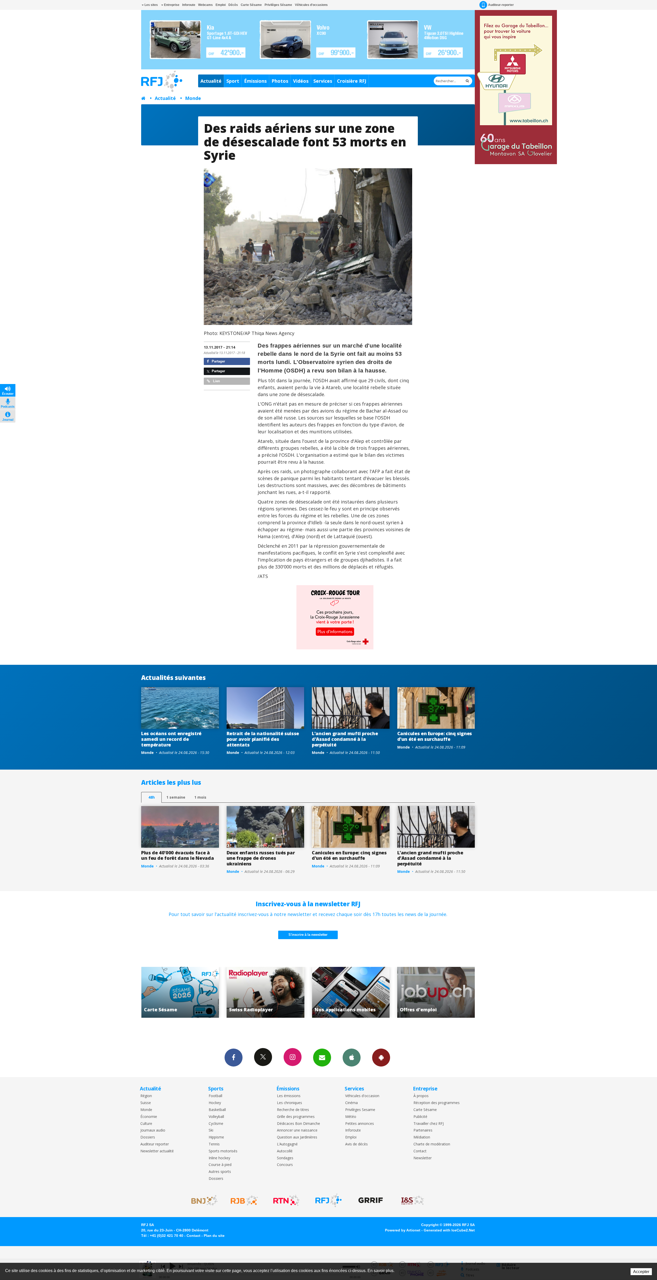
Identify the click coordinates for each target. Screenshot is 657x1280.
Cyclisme (216, 1124)
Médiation (421, 1137)
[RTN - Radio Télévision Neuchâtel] (286, 1200)
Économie (148, 1117)
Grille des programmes (296, 1117)
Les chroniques (289, 1103)
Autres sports (220, 1172)
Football (215, 1096)
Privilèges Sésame (278, 5)
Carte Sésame (251, 5)
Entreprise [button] (171, 5)
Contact (420, 1151)
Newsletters (322, 1058)
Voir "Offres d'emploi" (266, 992)
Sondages (285, 1158)
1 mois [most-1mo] (200, 797)
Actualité (210, 81)
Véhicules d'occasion (362, 1096)
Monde (193, 98)
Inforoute (188, 5)
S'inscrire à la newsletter (307, 935)
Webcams (205, 5)
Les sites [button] (151, 5)
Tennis (214, 1144)
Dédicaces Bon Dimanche (298, 1124)
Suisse (145, 1103)
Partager (218, 361)
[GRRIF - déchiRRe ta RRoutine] (370, 1200)
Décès (233, 5)
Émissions (255, 81)
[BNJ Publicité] (202, 1200)
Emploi (221, 5)
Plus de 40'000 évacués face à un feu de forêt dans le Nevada (177, 855)
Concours (285, 1165)
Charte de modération (431, 1144)
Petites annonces (359, 1124)
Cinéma (351, 1103)
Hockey (215, 1103)
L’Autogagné (287, 1144)
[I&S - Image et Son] (412, 1200)
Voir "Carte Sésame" (351, 992)
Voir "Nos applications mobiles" (180, 992)
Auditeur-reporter (501, 5)
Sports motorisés (223, 1151)
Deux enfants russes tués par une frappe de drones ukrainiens (261, 858)
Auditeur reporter (154, 1144)
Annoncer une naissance (297, 1130)
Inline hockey (219, 1158)
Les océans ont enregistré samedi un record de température (171, 739)
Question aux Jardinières (297, 1137)
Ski (211, 1130)
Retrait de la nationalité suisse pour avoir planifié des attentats (263, 739)
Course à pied (220, 1165)
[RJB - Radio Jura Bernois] (244, 1200)
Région (146, 1096)
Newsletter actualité (157, 1151)
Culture (146, 1124)
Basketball (217, 1110)
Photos (280, 81)
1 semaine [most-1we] (175, 797)
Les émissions (289, 1096)
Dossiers (147, 1137)
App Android (381, 1058)
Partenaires (422, 1130)
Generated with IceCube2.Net (449, 1230)
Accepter (641, 1271)
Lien (216, 381)
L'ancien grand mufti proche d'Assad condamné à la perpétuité (345, 739)
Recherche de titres (293, 1110)
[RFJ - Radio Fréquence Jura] (328, 1200)
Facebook (234, 1058)
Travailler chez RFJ (428, 1124)
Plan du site (214, 1236)
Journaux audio (152, 1130)
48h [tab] (151, 797)
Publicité (420, 1117)
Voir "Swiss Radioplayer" (436, 992)
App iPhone (352, 1058)
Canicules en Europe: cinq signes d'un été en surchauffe (434, 736)
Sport (232, 81)
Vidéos (300, 81)
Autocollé (285, 1151)
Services (322, 81)
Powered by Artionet (402, 1230)
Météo (350, 1117)
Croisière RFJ (351, 81)
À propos (421, 1096)
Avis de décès (356, 1144)
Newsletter (422, 1158)
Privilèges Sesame (360, 1110)
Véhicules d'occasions (311, 5)
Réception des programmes (436, 1103)
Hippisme (216, 1137)
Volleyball (216, 1117)
